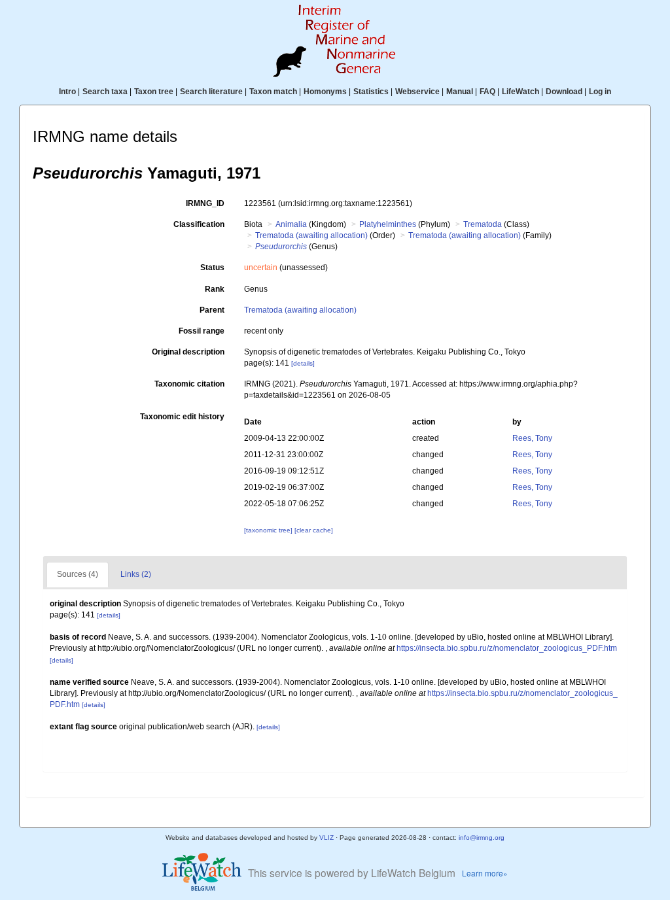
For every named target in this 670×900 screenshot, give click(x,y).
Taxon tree (153, 91)
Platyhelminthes (387, 224)
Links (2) (135, 574)
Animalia (291, 224)
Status (212, 267)
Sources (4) (77, 574)
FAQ (487, 91)
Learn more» (485, 872)
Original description (188, 351)
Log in (600, 91)
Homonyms (325, 91)
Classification (198, 224)
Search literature (211, 91)
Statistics (371, 91)
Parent (212, 310)
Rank (214, 289)
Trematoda (482, 224)
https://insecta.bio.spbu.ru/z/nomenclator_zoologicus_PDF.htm (507, 648)
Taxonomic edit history (182, 416)
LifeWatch (520, 91)
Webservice (417, 91)
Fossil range (201, 331)
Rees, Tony (532, 438)
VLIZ (326, 837)
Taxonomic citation (189, 384)
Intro (67, 91)
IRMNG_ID (205, 203)
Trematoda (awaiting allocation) (311, 235)
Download (564, 91)
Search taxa (105, 91)
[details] (303, 363)
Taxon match (273, 91)
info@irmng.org (481, 837)
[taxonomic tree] (269, 530)
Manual (459, 91)
